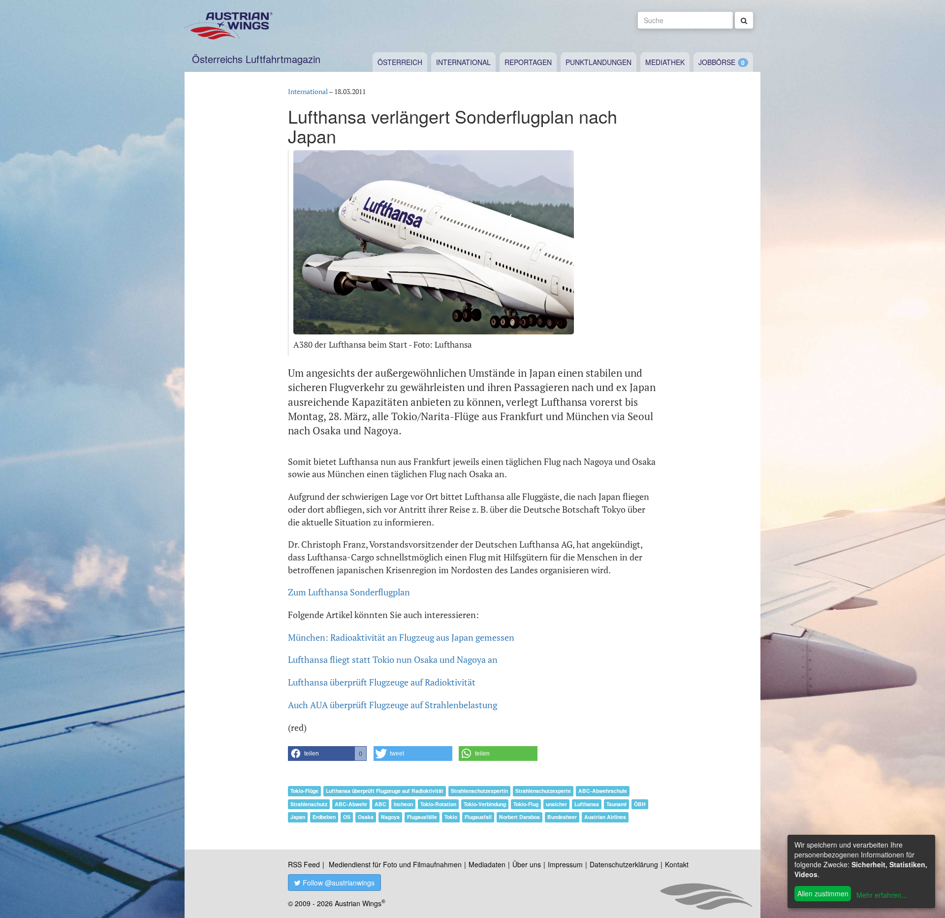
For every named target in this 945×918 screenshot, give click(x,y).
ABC (380, 804)
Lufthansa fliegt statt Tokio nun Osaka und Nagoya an (393, 659)
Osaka (366, 816)
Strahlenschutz (308, 804)
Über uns (526, 864)
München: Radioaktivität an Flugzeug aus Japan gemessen (401, 637)
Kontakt (677, 864)
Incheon (403, 804)
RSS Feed (304, 864)
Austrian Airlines (605, 816)
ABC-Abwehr (351, 804)
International (463, 62)
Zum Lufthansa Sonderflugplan (349, 592)
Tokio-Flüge (304, 790)
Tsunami (616, 804)
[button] (327, 753)
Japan (297, 816)
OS (346, 816)
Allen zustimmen (823, 893)
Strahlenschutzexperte (543, 790)
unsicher (556, 804)
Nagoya (390, 816)
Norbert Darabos (519, 816)
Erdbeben (324, 816)
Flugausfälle (422, 816)
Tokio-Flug (525, 804)
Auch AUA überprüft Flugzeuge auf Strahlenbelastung (392, 705)
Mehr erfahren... (881, 895)
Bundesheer (562, 816)
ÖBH (640, 804)
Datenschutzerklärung (624, 864)
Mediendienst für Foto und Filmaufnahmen (395, 864)
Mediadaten (487, 864)
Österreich (400, 62)
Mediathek (665, 62)
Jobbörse (716, 62)
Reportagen (528, 62)
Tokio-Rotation (438, 804)
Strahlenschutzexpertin (479, 790)
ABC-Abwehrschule (602, 790)
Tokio (450, 816)
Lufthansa (586, 804)
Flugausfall (478, 816)
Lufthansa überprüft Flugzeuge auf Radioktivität (381, 682)
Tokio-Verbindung (485, 804)
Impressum (565, 864)
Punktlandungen (598, 62)
